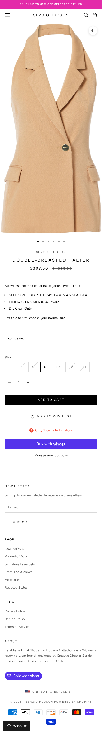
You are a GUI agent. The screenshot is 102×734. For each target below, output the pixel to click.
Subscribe (23, 522)
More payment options (51, 455)
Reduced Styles (16, 587)
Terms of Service (17, 627)
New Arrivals (14, 548)
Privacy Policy (15, 611)
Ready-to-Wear (16, 556)
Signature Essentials (20, 564)
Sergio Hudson (51, 252)
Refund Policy (15, 619)
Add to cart (51, 400)
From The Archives (18, 572)
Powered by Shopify (73, 701)
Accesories (12, 580)
